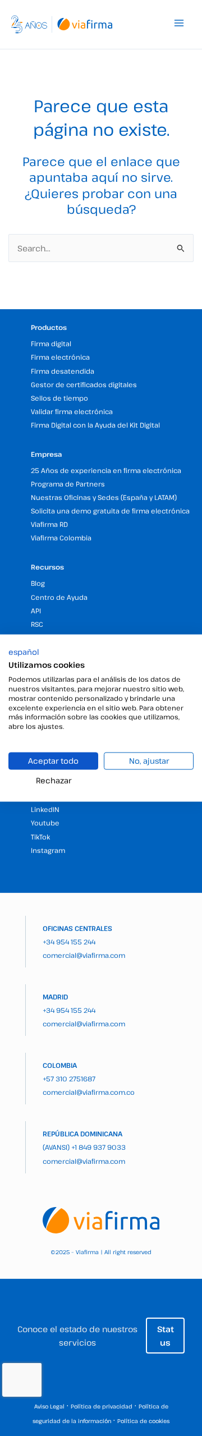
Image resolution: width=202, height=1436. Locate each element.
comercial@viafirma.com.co (89, 1092)
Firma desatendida (62, 370)
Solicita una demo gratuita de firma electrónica (110, 510)
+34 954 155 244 (69, 941)
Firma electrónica (60, 356)
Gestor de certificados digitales (84, 384)
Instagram (48, 850)
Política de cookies (143, 1421)
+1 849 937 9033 (98, 1147)
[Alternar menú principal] (179, 23)
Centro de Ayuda (59, 597)
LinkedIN (45, 809)
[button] (23, 651)
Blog (38, 583)
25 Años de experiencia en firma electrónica (106, 470)
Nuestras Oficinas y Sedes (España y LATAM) (104, 497)
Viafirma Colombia (61, 537)
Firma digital (51, 343)
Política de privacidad (101, 1406)
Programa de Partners (68, 483)
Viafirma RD (49, 524)
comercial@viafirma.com (84, 955)
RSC (37, 624)
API (36, 610)
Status (165, 1335)
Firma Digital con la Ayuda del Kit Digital (95, 424)
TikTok (40, 836)
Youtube (45, 822)
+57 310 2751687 (69, 1078)
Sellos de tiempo (59, 397)
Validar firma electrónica (72, 411)
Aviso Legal (49, 1406)
